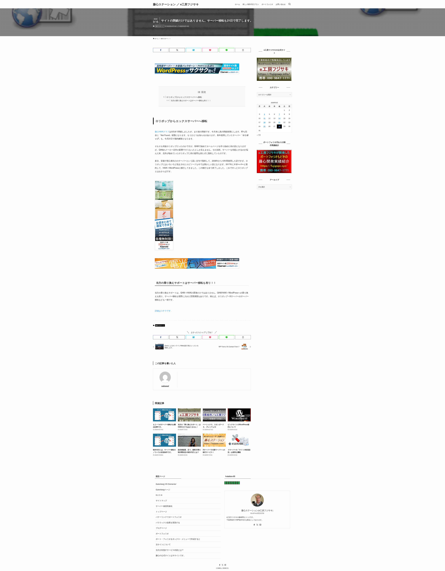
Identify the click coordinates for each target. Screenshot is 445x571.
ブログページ (161, 528)
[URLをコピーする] (243, 50)
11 (264, 118)
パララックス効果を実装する (168, 522)
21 (279, 122)
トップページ (161, 511)
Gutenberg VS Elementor (166, 484)
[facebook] (254, 525)
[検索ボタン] (289, 4)
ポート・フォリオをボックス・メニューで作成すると (178, 539)
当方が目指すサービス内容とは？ (170, 550)
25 (264, 126)
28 (279, 126)
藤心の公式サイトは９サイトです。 (170, 555)
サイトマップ (161, 500)
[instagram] (260, 525)
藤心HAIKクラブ (162, 131)
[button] (160, 50)
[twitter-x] (257, 525)
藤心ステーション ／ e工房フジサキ (176, 4)
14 (279, 118)
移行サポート (159, 26)
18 (264, 122)
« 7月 (259, 135)
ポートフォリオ (162, 533)
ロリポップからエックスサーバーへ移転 (184, 96)
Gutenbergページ (163, 489)
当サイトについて (163, 544)
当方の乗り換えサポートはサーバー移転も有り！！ (191, 100)
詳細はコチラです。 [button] (164, 310)
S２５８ (159, 495)
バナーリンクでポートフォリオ (169, 517)
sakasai (165, 386)
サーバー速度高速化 (164, 506)
